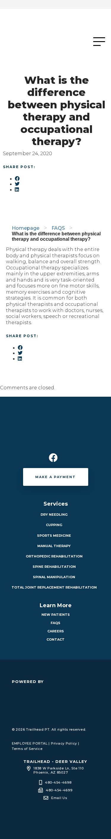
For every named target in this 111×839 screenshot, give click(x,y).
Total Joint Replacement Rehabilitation (54, 587)
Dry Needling (54, 514)
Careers (55, 631)
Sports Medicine (54, 535)
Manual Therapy (54, 546)
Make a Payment (55, 477)
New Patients (55, 615)
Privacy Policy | (65, 743)
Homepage (25, 228)
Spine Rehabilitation (54, 567)
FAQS (58, 228)
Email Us (59, 798)
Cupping (54, 525)
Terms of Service (27, 749)
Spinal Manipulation (54, 577)
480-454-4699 (59, 790)
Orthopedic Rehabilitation (54, 556)
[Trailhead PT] (47, 41)
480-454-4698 (58, 782)
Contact (55, 639)
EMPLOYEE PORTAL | (31, 743)
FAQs (55, 623)
